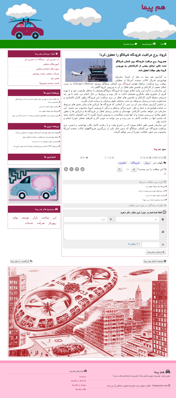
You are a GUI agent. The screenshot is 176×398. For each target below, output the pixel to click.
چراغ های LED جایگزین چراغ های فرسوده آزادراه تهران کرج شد (36, 146)
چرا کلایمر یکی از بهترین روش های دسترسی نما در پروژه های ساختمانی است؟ (37, 100)
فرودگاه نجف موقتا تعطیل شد (156, 186)
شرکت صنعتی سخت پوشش (46, 73)
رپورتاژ (52, 222)
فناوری (122, 163)
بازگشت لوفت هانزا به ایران (156, 195)
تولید (15, 217)
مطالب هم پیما (80, 389)
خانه (162, 44)
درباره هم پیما (129, 44)
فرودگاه (126, 83)
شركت (41, 222)
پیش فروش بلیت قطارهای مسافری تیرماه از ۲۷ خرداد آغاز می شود (35, 115)
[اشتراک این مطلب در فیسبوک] (77, 169)
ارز (54, 217)
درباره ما (82, 376)
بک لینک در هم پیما (78, 380)
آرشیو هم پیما (147, 44)
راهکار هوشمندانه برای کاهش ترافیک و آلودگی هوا (41, 137)
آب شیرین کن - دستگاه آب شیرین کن (42, 59)
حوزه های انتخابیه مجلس (47, 68)
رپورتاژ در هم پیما (79, 385)
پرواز (147, 163)
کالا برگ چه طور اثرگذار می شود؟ (154, 200)
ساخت (45, 217)
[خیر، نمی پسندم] (119, 169)
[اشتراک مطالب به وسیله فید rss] (66, 169)
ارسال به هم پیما (155, 252)
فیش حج (55, 78)
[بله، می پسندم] (134, 169)
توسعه (25, 217)
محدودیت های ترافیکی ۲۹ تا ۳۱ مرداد (45, 141)
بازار (35, 217)
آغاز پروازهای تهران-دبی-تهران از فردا (152, 191)
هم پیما (157, 149)
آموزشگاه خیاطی (51, 64)
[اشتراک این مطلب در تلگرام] (82, 169)
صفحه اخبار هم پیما (154, 261)
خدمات (29, 222)
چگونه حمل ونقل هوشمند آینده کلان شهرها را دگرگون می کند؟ (37, 132)
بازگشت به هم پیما (20, 261)
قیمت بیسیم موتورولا (49, 83)
